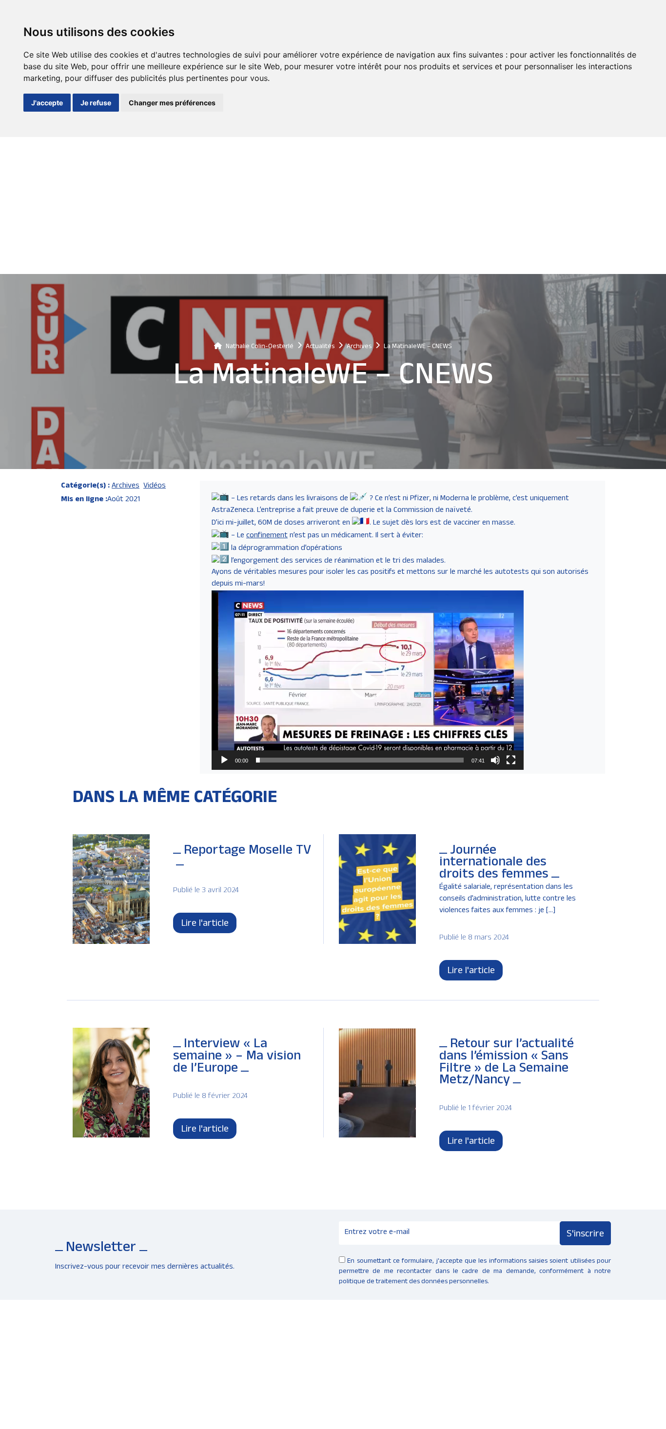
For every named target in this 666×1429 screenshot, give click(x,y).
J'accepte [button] (47, 102)
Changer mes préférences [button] (172, 102)
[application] (368, 680)
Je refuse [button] (95, 102)
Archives (125, 486)
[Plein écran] (511, 760)
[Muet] (495, 760)
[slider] (360, 760)
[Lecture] (224, 760)
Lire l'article (205, 924)
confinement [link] (267, 536)
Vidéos (154, 486)
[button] (367, 680)
